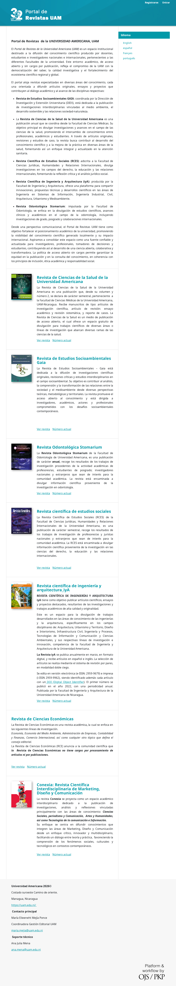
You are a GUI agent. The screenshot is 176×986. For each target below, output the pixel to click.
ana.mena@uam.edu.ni (26, 949)
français (127, 53)
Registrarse (151, 2)
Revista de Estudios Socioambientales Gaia (74, 360)
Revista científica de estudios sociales (74, 511)
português (129, 58)
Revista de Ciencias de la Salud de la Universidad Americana (72, 279)
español (127, 48)
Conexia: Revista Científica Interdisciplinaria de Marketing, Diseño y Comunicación (68, 789)
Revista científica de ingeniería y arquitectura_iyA (69, 587)
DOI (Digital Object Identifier (65, 682)
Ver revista (43, 340)
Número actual (61, 340)
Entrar (166, 2)
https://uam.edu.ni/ (24, 905)
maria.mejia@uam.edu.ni (27, 930)
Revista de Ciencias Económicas (42, 718)
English (127, 42)
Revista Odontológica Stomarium (69, 447)
